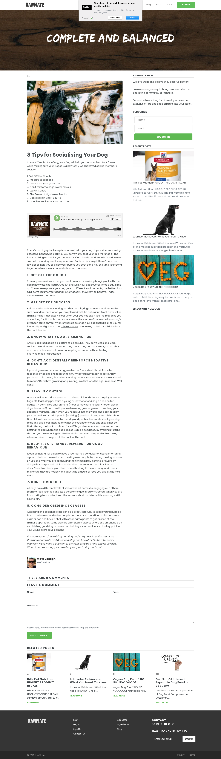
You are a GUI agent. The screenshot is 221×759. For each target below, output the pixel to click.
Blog (148, 4)
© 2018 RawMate (36, 755)
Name (30, 592)
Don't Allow (115, 17)
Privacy (180, 755)
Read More (33, 702)
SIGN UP (186, 5)
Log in (169, 4)
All (28, 75)
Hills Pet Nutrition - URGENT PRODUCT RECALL (159, 182)
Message (32, 605)
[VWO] (94, 18)
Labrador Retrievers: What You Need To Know (159, 236)
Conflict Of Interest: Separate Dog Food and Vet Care (174, 682)
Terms (192, 755)
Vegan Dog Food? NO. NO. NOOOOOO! (155, 287)
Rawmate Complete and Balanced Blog (51, 540)
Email (116, 592)
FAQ (158, 4)
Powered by (86, 18)
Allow (132, 17)
